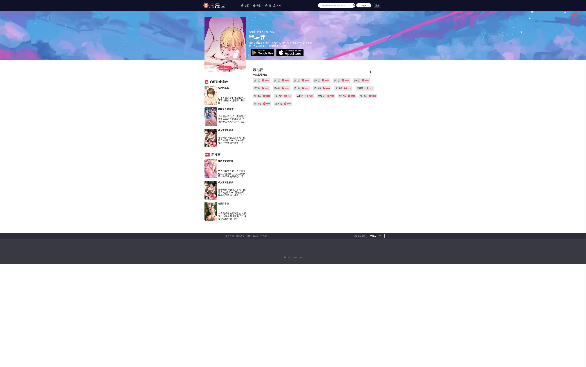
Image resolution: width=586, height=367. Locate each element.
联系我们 (264, 235)
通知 (249, 235)
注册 (377, 5)
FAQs (255, 235)
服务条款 (229, 235)
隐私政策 (240, 235)
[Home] (218, 5)
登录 (364, 5)
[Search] (353, 5)
